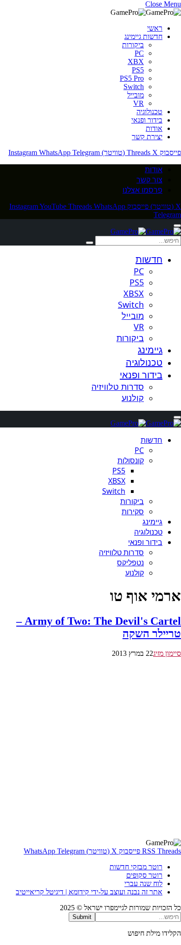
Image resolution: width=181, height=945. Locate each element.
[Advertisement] (90, 748)
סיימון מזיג (167, 653)
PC (139, 53)
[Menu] (177, 225)
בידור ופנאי (146, 120)
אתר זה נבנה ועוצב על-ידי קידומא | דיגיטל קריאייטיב (89, 892)
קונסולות (130, 460)
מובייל (135, 95)
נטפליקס (130, 562)
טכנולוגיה (149, 112)
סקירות (133, 511)
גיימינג (150, 349)
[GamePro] (145, 231)
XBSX (133, 293)
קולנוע (133, 397)
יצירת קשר (147, 137)
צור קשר (149, 180)
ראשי (154, 28)
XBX (136, 61)
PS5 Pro (132, 78)
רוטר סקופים (144, 875)
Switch (133, 87)
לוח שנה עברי (143, 883)
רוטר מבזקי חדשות (136, 867)
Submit (81, 916)
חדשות (149, 259)
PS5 (138, 70)
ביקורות (133, 45)
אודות (154, 128)
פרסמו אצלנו (142, 190)
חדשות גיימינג (143, 36)
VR (138, 103)
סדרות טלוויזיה (117, 386)
